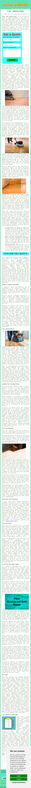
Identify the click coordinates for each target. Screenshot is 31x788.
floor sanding (16, 156)
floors (22, 621)
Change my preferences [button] (18, 782)
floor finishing (23, 735)
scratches (19, 657)
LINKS (16, 8)
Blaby (25, 257)
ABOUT (19, 8)
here (3, 711)
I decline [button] (18, 779)
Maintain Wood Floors (11, 521)
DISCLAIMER (27, 8)
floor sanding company (18, 83)
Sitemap (3, 770)
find (6, 677)
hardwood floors (24, 611)
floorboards (22, 295)
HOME (13, 8)
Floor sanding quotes (23, 708)
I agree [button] (18, 776)
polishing (8, 396)
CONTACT (22, 8)
